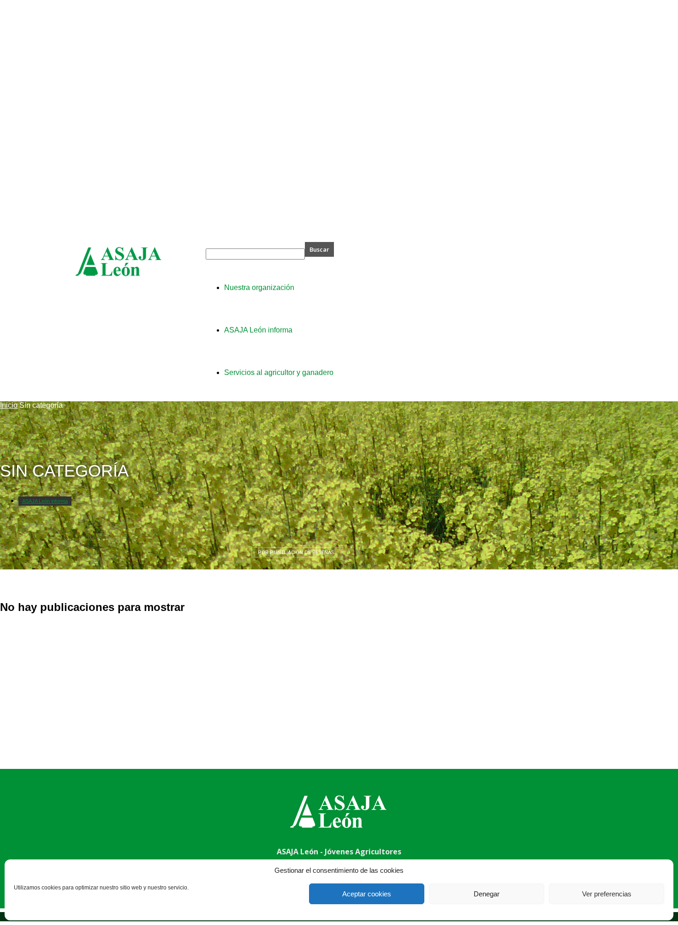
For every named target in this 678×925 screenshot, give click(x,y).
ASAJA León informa (45, 501)
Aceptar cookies (366, 894)
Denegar (487, 894)
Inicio (9, 405)
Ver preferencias (606, 894)
